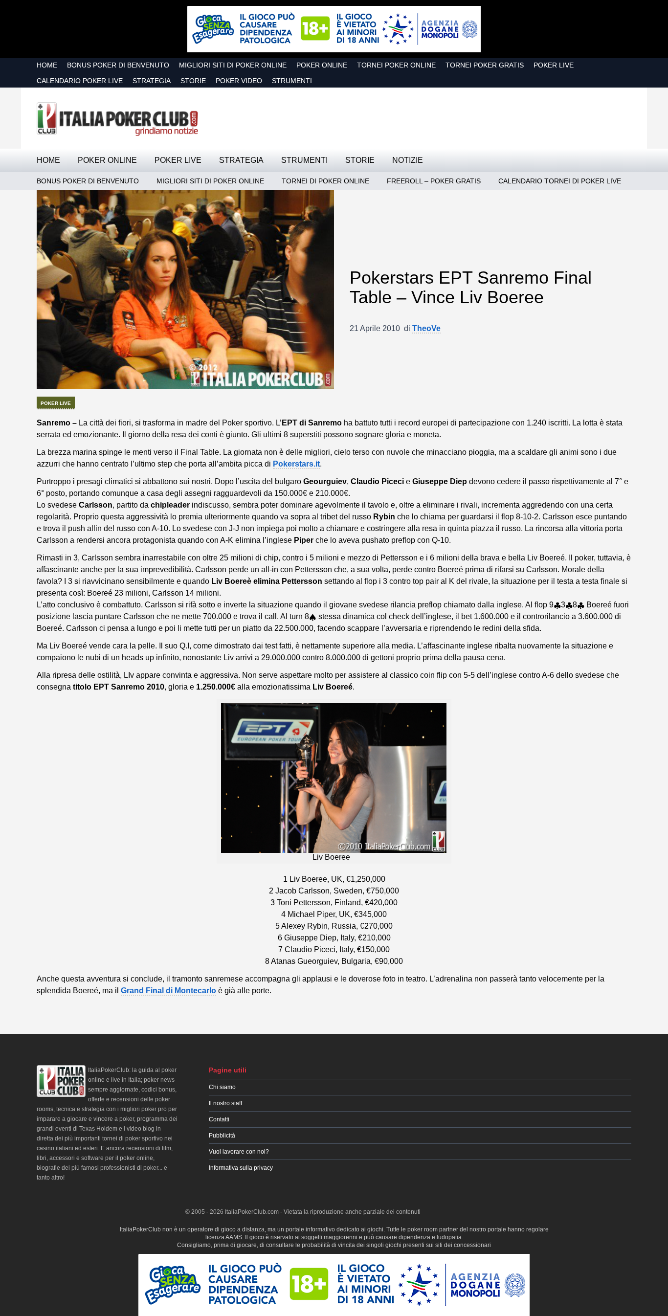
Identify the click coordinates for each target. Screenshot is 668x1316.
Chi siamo (222, 1087)
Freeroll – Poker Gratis (434, 181)
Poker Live (554, 65)
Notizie (407, 160)
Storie (193, 81)
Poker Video (239, 81)
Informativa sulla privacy (241, 1167)
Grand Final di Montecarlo (168, 990)
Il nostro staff (225, 1103)
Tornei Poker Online (396, 65)
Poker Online (321, 65)
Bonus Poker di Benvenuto (118, 65)
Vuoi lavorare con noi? (239, 1151)
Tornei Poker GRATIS (484, 65)
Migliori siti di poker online (233, 65)
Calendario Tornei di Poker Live (559, 181)
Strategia (152, 81)
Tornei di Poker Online (325, 181)
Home (47, 65)
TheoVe (426, 328)
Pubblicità (222, 1135)
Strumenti (292, 81)
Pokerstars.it (296, 464)
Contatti (219, 1119)
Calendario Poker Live (80, 81)
